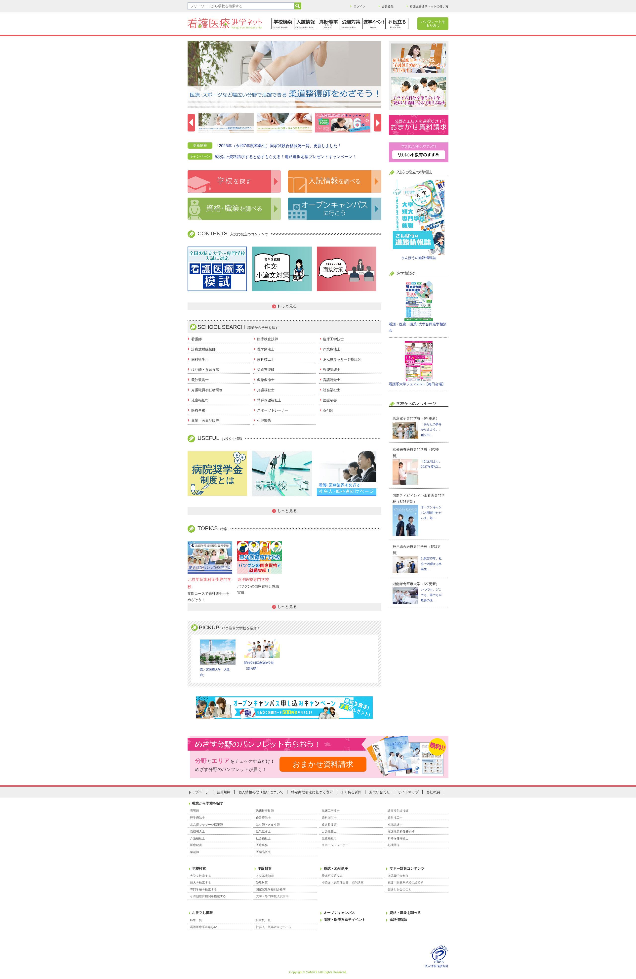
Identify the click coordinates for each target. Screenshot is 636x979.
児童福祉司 (200, 400)
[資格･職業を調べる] (328, 23)
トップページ (198, 792)
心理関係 (264, 421)
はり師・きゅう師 (205, 370)
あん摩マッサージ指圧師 (342, 359)
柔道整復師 (266, 370)
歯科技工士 (266, 359)
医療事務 (198, 410)
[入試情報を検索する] (305, 23)
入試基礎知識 (265, 876)
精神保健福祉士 (269, 400)
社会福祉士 (331, 390)
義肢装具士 (200, 380)
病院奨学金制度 (398, 876)
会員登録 (388, 6)
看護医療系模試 (332, 876)
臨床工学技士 (333, 339)
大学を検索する (200, 876)
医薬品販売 (263, 852)
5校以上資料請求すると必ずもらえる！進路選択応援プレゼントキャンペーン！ (285, 157)
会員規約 (224, 792)
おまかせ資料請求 (323, 764)
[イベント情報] (374, 23)
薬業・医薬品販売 (205, 421)
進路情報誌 (398, 920)
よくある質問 (351, 792)
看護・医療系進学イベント (344, 920)
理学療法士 (266, 349)
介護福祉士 (266, 390)
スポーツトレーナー (272, 410)
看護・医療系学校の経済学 (405, 882)
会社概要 (433, 792)
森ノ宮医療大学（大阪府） (215, 672)
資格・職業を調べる (405, 913)
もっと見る (287, 306)
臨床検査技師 (267, 339)
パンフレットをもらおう (433, 23)
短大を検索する (200, 882)
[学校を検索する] (282, 23)
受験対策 (265, 868)
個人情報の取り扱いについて (260, 792)
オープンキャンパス (339, 913)
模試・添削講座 (336, 868)
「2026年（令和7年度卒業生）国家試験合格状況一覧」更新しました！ (278, 146)
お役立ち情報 (202, 913)
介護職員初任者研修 (207, 390)
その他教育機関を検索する (208, 896)
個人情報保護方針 (436, 966)
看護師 (196, 339)
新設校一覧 (263, 920)
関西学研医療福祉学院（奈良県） (259, 665)
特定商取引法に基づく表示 (312, 792)
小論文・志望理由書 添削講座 (342, 882)
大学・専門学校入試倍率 (272, 896)
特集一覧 (196, 920)
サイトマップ (408, 792)
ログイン (359, 6)
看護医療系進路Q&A (203, 927)
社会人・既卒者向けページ (274, 927)
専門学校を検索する (203, 889)
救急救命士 (266, 380)
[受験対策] (351, 23)
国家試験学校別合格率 (271, 889)
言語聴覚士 (331, 380)
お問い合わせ (379, 792)
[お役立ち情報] (397, 23)
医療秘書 (330, 400)
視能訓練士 (331, 370)
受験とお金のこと (399, 889)
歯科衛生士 (200, 359)
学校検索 (199, 868)
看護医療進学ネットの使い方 (429, 6)
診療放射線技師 (203, 349)
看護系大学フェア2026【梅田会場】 (417, 384)
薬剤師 (328, 410)
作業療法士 (331, 349)
